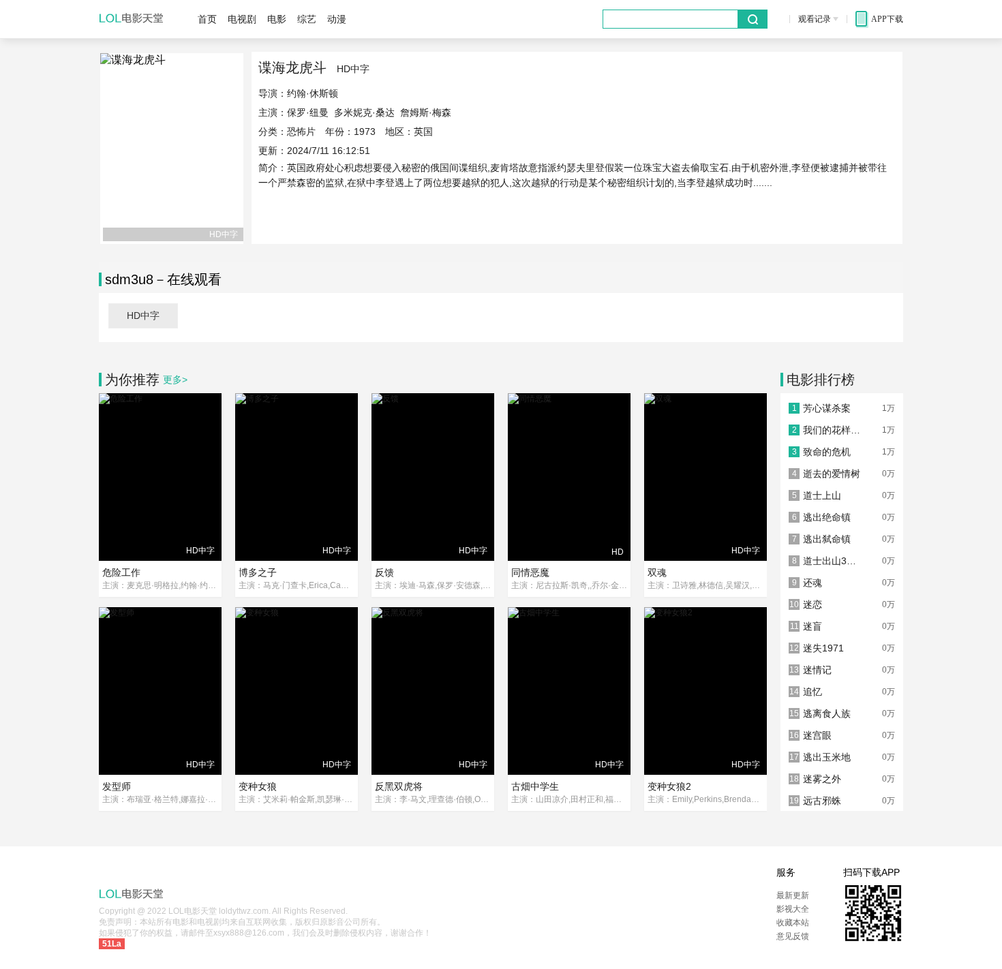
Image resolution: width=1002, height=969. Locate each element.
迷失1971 (823, 648)
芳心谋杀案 (827, 408)
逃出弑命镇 (827, 539)
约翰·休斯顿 (312, 93)
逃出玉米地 (827, 757)
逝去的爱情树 (831, 473)
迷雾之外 (822, 778)
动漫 (336, 19)
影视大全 (792, 909)
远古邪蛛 (822, 800)
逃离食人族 (827, 713)
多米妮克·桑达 (364, 112)
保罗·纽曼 (308, 112)
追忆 (812, 691)
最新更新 (792, 895)
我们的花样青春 (833, 430)
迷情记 (817, 669)
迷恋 (812, 604)
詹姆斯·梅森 (425, 112)
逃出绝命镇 (827, 517)
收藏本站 (792, 922)
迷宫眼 (817, 735)
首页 (207, 19)
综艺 (306, 19)
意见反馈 (792, 936)
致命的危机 (827, 451)
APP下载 (887, 19)
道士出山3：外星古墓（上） (833, 560)
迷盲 (812, 626)
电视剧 (242, 19)
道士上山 (822, 495)
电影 (276, 19)
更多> (175, 379)
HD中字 (143, 315)
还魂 (812, 582)
